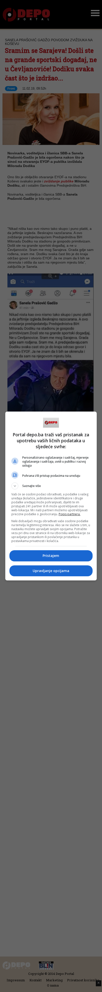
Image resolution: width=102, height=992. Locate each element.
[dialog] (51, 496)
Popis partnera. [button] (69, 514)
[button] (51, 485)
